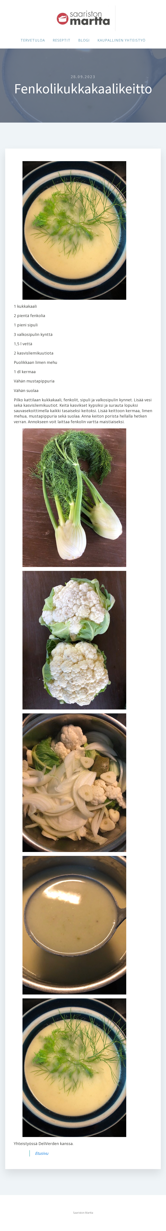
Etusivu (41, 1153)
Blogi (84, 40)
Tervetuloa (33, 40)
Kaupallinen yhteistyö (121, 40)
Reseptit (61, 40)
